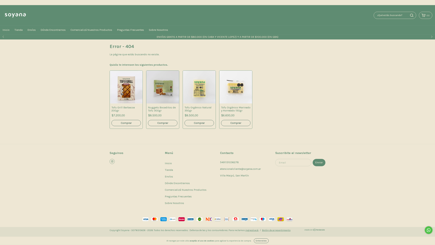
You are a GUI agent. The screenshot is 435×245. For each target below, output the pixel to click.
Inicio (6, 29)
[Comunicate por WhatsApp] (428, 230)
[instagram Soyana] (112, 161)
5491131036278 (229, 162)
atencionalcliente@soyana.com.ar (240, 168)
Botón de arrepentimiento (276, 230)
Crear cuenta (425, 2)
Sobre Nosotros (158, 29)
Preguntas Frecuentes (130, 29)
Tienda (18, 29)
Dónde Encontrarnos (53, 29)
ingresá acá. (252, 230)
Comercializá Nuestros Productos (91, 29)
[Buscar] (411, 15)
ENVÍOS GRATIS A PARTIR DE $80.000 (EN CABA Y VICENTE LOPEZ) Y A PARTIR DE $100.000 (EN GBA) (217, 36)
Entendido (261, 241)
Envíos (32, 29)
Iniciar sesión (406, 2)
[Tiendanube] (314, 230)
